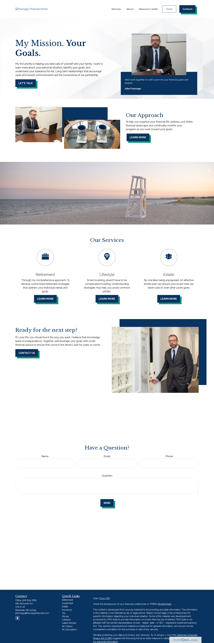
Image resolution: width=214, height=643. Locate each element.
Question (107, 475)
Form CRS (104, 598)
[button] (116, 9)
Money (65, 616)
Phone (169, 456)
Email (107, 456)
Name (44, 456)
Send (107, 502)
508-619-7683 (29, 600)
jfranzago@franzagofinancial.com (32, 613)
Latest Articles (69, 623)
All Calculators (69, 629)
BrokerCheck (164, 604)
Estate (65, 606)
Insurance (67, 610)
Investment (67, 603)
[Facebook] (17, 618)
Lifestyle (66, 619)
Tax (63, 613)
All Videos (67, 626)
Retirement (67, 600)
